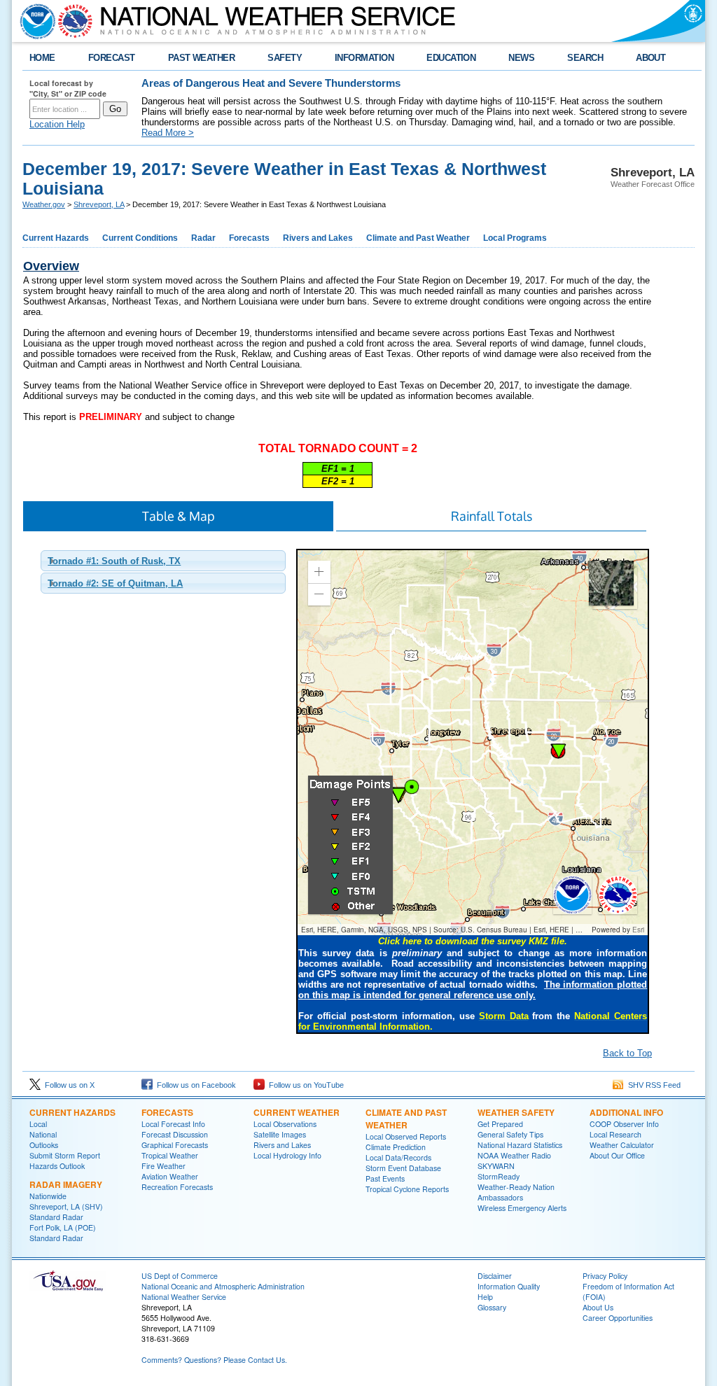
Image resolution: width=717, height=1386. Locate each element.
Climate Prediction (396, 1147)
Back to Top (627, 1053)
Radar (203, 238)
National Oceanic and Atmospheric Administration (223, 1286)
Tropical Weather (169, 1155)
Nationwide (48, 1196)
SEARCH (585, 57)
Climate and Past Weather (418, 238)
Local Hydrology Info (287, 1155)
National (43, 1134)
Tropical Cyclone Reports (407, 1189)
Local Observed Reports (406, 1136)
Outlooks (43, 1145)
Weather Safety (516, 1112)
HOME (42, 57)
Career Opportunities (618, 1317)
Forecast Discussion (174, 1134)
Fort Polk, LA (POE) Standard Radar (62, 1232)
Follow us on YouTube (304, 1085)
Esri (638, 929)
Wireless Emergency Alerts (522, 1208)
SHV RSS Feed (652, 1085)
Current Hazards (55, 238)
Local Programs (515, 238)
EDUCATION (450, 57)
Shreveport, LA (99, 204)
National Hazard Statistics (520, 1145)
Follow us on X (68, 1085)
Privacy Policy (605, 1275)
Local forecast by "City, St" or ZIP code (67, 88)
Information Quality (509, 1286)
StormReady (499, 1176)
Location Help (57, 124)
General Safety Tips (510, 1134)
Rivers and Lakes (318, 238)
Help (485, 1297)
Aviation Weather (169, 1176)
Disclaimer (495, 1275)
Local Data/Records (398, 1157)
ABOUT (650, 57)
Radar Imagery (65, 1184)
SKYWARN (496, 1166)
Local (38, 1124)
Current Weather (296, 1112)
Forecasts (249, 238)
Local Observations (284, 1124)
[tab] (163, 560)
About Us (598, 1307)
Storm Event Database (403, 1168)
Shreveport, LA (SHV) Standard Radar (66, 1211)
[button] (319, 572)
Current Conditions (140, 238)
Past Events (385, 1178)
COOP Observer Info (624, 1124)
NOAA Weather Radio (514, 1155)
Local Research (615, 1134)
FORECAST (111, 57)
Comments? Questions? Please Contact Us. (214, 1359)
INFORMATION (364, 57)
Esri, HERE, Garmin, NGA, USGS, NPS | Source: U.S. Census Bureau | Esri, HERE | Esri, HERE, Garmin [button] (444, 929)
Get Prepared (500, 1124)
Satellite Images (279, 1134)
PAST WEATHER (201, 57)
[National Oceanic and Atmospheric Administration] (34, 21)
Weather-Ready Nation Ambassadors (516, 1192)
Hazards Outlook (57, 1166)
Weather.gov (43, 204)
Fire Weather (163, 1166)
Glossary (492, 1307)
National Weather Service (183, 1297)
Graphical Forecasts (174, 1145)
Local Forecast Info (173, 1124)
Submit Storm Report (64, 1155)
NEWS (521, 57)
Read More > (167, 132)
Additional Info (626, 1112)
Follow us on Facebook (194, 1085)
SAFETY (284, 57)
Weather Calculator (622, 1145)
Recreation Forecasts (177, 1187)
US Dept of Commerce (179, 1275)
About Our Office (617, 1155)
